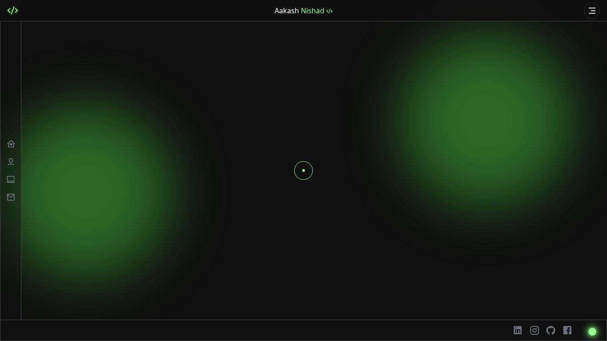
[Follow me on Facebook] (567, 330)
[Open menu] (592, 11)
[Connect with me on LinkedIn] (517, 330)
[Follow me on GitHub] (550, 330)
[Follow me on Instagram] (534, 330)
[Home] (12, 11)
